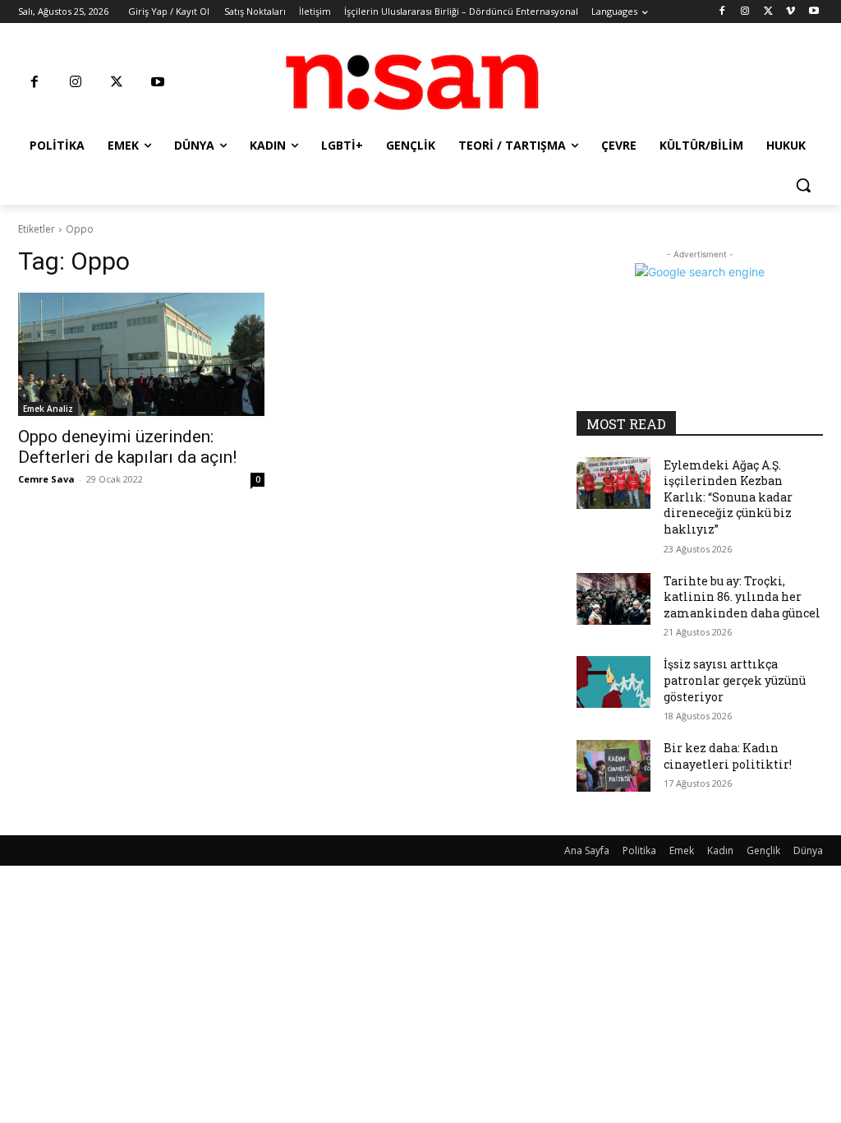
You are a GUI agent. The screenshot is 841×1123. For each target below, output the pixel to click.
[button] (803, 185)
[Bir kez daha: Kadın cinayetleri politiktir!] (613, 766)
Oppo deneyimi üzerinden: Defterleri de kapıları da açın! (127, 447)
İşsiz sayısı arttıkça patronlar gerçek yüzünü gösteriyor (735, 680)
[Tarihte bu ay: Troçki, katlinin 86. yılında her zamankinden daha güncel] (613, 599)
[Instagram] (745, 11)
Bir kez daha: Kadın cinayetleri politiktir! (728, 756)
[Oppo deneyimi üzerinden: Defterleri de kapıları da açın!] (141, 354)
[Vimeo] (790, 11)
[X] (768, 11)
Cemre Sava (46, 479)
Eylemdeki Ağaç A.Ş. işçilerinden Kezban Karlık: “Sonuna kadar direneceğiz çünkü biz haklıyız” (728, 497)
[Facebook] (722, 11)
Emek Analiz (48, 408)
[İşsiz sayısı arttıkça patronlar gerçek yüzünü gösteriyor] (613, 682)
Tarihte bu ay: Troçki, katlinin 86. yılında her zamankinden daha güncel (742, 597)
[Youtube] (813, 11)
